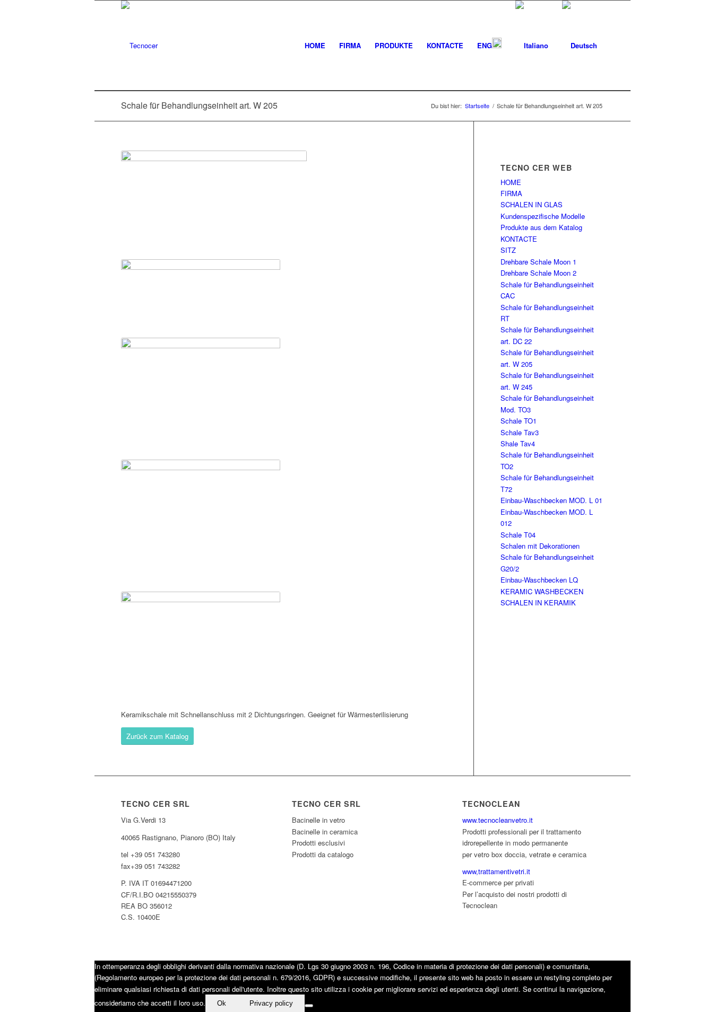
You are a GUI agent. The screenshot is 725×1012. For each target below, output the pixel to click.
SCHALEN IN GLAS (531, 204)
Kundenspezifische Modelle (542, 216)
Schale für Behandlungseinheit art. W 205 (199, 105)
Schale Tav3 (519, 432)
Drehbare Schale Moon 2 (538, 273)
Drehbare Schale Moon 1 (538, 262)
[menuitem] (315, 46)
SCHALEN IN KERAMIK (538, 602)
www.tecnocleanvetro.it (497, 820)
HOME (510, 182)
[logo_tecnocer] (139, 46)
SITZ (508, 250)
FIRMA (511, 193)
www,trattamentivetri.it (496, 871)
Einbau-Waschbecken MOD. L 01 (551, 500)
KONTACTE (518, 239)
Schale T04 (518, 535)
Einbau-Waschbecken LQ (539, 580)
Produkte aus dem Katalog (541, 227)
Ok (221, 1003)
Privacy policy (271, 1003)
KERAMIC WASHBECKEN (541, 591)
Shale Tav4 (517, 443)
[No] (309, 1005)
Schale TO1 (518, 421)
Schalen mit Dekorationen (540, 546)
